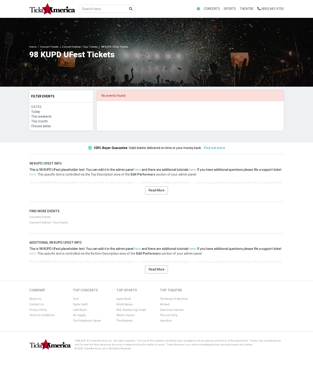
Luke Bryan (80, 310)
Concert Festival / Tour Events (48, 222)
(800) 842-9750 (272, 9)
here (137, 169)
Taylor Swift (80, 304)
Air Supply (79, 315)
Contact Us (36, 304)
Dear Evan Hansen (172, 310)
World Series (124, 304)
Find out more (214, 148)
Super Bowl (123, 299)
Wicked (164, 304)
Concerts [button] (212, 9)
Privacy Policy (38, 310)
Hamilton (166, 320)
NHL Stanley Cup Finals (131, 310)
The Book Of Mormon (174, 299)
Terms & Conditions (42, 315)
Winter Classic (125, 315)
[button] (198, 9)
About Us (35, 299)
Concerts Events (40, 217)
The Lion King (168, 315)
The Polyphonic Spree (87, 320)
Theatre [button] (247, 9)
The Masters (124, 320)
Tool (76, 299)
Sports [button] (230, 9)
